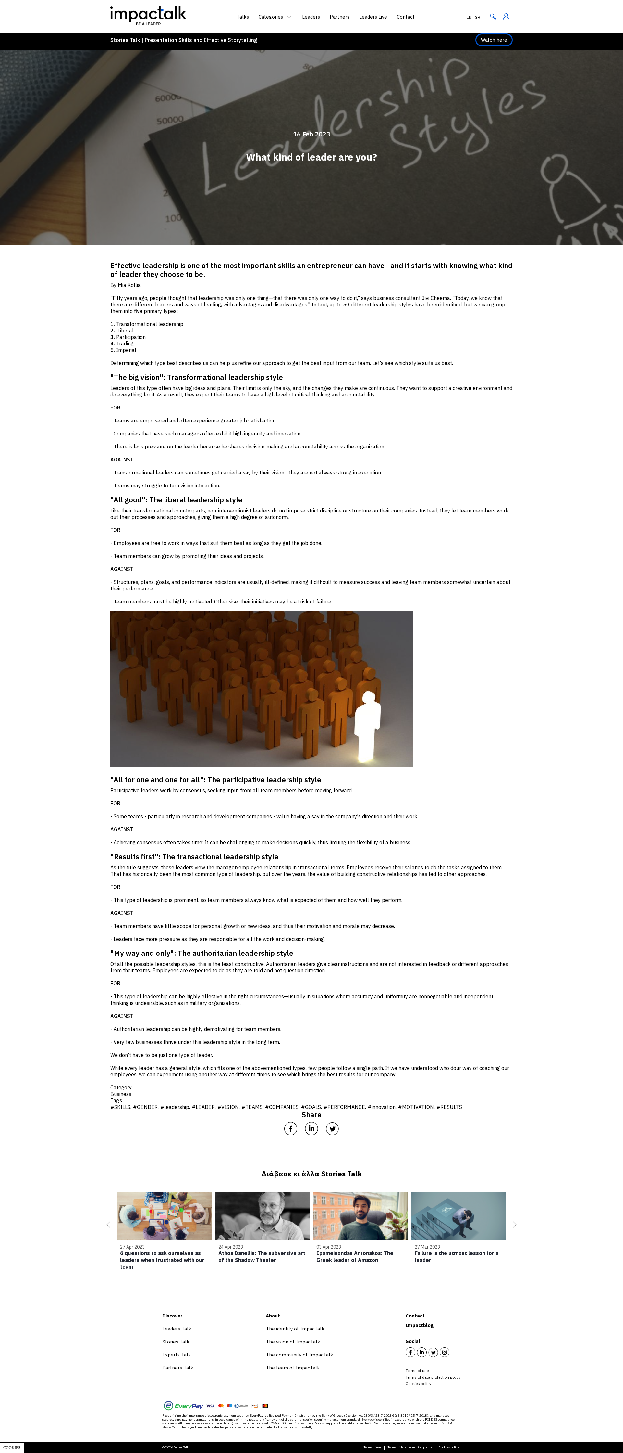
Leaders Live (373, 17)
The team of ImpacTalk (293, 1368)
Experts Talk (176, 1355)
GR (477, 17)
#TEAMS (252, 1107)
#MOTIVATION (416, 1107)
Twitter (433, 1352)
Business (120, 1094)
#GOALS (311, 1107)
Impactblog (420, 1325)
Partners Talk (177, 1368)
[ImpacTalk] (148, 23)
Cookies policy (418, 1383)
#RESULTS (449, 1107)
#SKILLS (120, 1107)
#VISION (228, 1107)
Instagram (444, 1352)
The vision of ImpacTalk (293, 1342)
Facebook (410, 1352)
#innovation (382, 1107)
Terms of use (417, 1370)
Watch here (494, 40)
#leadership (174, 1107)
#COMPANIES (282, 1107)
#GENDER (145, 1107)
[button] (107, 1224)
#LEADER (203, 1107)
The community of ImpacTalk (299, 1355)
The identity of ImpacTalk (295, 1329)
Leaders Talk (176, 1329)
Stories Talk (175, 1342)
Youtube (456, 1352)
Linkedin (422, 1352)
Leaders (311, 17)
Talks (243, 17)
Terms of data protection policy (433, 1377)
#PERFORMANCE (344, 1107)
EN (469, 17)
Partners (339, 17)
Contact (406, 17)
